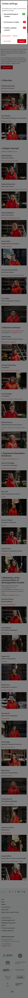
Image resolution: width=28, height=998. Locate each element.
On (23, 14)
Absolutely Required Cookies (11, 15)
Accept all (21, 41)
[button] (24, 14)
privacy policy (6, 36)
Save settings (7, 41)
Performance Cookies (11, 22)
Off (24, 22)
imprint (15, 36)
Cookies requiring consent (10, 29)
